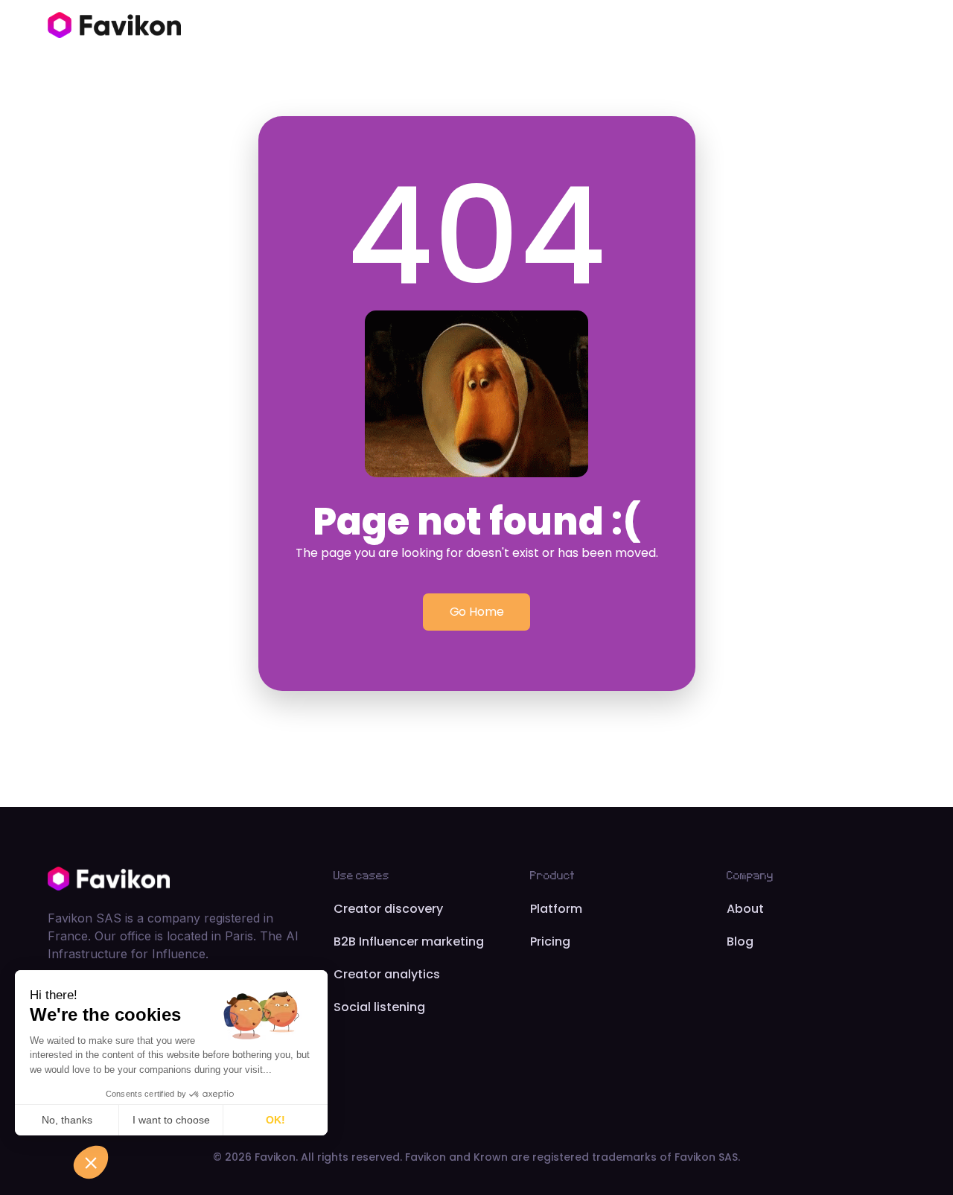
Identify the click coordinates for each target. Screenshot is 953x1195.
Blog (740, 941)
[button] (91, 1162)
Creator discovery (388, 908)
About (745, 908)
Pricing (550, 941)
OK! (275, 1120)
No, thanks (67, 1120)
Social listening (379, 1007)
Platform (556, 908)
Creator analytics (387, 974)
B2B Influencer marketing (409, 941)
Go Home (477, 611)
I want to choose (171, 1120)
